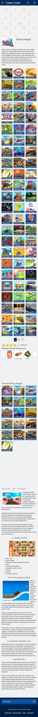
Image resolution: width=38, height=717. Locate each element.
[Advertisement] (28, 21)
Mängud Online (16, 713)
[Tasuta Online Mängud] (13, 3)
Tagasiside (30, 713)
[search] (34, 701)
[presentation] (3, 354)
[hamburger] (2, 2)
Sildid (24, 713)
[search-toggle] (28, 3)
